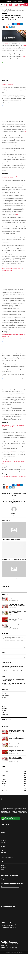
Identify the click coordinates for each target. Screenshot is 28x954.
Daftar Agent (20, 1)
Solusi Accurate (14, 4)
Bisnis (3, 699)
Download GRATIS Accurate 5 (7, 857)
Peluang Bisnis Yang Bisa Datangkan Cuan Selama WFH (14, 476)
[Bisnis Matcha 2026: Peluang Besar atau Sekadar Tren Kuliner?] (5, 613)
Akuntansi (4, 697)
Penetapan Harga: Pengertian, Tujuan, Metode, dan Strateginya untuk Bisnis (17, 598)
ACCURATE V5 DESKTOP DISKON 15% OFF (10, 579)
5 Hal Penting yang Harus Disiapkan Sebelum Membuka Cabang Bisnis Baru (17, 605)
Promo (2, 850)
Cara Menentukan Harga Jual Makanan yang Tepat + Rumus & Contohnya (17, 618)
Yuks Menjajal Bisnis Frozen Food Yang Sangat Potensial (14, 559)
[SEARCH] (24, 647)
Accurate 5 (3, 837)
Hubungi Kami (14, 1)
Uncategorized (4, 13)
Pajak (3, 712)
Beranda (2, 865)
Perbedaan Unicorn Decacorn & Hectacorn (11, 539)
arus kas (23, 56)
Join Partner (3, 853)
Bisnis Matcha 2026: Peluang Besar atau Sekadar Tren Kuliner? (17, 611)
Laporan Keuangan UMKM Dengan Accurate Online (14, 502)
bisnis (24, 45)
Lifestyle (4, 706)
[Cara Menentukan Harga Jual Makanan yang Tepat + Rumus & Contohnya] (5, 619)
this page (21, 640)
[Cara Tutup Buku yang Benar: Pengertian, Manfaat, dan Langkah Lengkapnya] (5, 626)
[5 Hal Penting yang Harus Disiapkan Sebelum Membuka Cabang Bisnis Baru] (5, 606)
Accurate (4, 693)
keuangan (4, 704)
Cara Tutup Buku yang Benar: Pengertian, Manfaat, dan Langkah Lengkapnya (16, 626)
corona (6, 43)
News (2, 870)
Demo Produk (3, 852)
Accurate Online (8, 451)
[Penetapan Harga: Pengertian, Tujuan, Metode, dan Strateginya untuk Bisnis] (5, 599)
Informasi (4, 702)
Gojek (11, 197)
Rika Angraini (14, 513)
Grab (16, 197)
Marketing (4, 710)
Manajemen (4, 708)
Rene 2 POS (3, 842)
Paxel (17, 214)
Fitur (3, 701)
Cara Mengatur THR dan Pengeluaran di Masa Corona (14, 494)
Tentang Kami (8, 1)
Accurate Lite (3, 840)
